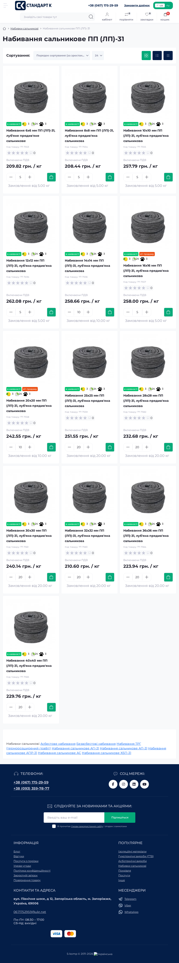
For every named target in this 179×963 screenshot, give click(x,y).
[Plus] (29, 177)
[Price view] (168, 55)
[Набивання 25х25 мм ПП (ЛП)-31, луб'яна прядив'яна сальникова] (89, 359)
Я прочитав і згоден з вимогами (92, 826)
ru (168, 5)
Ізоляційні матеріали (132, 851)
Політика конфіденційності (32, 870)
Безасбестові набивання (96, 744)
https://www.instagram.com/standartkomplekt (123, 784)
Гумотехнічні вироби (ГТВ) (136, 856)
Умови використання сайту (87, 826)
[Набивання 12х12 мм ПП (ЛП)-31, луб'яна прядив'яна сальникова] (31, 223)
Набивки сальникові (24, 28)
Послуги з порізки (26, 861)
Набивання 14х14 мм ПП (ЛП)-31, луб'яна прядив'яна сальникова (87, 265)
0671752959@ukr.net (30, 912)
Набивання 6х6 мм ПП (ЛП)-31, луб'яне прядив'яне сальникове (30, 135)
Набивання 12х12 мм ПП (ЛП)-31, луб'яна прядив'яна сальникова (29, 265)
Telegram (130, 898)
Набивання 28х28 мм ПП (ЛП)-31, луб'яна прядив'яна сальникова (146, 401)
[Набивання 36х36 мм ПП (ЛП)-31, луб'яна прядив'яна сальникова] (148, 494)
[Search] (91, 17)
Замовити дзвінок (137, 5)
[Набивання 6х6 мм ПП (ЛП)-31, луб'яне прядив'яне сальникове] (31, 93)
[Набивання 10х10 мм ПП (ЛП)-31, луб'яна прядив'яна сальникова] (148, 93)
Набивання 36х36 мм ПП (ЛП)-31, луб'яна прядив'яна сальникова (146, 536)
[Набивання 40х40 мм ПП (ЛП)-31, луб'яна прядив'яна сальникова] (31, 624)
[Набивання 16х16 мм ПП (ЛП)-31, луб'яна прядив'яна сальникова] (148, 223)
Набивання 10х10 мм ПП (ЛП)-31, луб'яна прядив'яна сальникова (146, 135)
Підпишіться (119, 817)
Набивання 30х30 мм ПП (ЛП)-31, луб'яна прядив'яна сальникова (29, 536)
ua (161, 5)
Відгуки (19, 856)
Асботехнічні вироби (132, 861)
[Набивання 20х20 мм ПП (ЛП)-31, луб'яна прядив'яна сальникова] (31, 359)
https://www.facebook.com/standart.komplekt (113, 784)
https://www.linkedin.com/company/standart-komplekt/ (134, 784)
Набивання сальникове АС (59, 753)
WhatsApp (131, 912)
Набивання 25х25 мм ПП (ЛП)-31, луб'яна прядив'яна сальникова (87, 401)
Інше (121, 880)
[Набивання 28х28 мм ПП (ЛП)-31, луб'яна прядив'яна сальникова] (148, 359)
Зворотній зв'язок (26, 875)
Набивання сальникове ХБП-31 (106, 753)
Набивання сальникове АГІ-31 (75, 748)
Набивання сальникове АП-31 (123, 748)
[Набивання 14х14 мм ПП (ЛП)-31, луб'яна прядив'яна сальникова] (89, 223)
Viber (127, 905)
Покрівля (124, 870)
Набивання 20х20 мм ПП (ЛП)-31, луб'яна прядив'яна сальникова (29, 406)
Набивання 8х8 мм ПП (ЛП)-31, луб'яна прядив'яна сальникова (89, 135)
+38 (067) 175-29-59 (31, 782)
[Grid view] (146, 55)
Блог (17, 851)
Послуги (124, 875)
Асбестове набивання (58, 744)
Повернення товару (27, 880)
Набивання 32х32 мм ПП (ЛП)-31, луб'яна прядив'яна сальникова (87, 536)
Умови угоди (22, 865)
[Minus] (11, 177)
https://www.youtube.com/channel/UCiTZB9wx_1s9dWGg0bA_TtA (144, 784)
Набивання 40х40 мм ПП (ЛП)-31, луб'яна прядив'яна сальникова (29, 666)
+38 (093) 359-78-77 (31, 788)
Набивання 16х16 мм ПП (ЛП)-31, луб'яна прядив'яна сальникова (146, 271)
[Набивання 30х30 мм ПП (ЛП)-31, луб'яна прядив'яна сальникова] (31, 494)
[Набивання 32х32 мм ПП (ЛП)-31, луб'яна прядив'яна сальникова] (89, 494)
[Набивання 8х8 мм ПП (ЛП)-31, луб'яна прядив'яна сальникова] (89, 93)
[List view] (157, 55)
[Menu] (5, 5)
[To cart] (51, 177)
